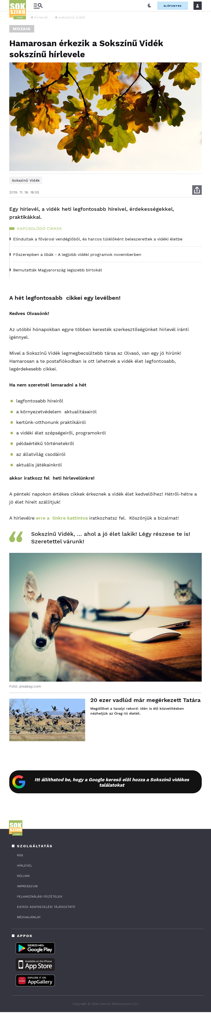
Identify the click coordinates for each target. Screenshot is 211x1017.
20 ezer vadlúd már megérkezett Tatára (145, 700)
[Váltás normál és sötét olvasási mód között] (149, 6)
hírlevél (41, 17)
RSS (20, 855)
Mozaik (22, 28)
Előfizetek (173, 5)
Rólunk (23, 876)
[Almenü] (38, 6)
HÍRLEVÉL (24, 865)
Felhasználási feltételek (39, 896)
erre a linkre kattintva (62, 518)
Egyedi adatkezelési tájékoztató (46, 907)
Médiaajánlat (29, 917)
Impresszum (27, 886)
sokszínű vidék (71, 17)
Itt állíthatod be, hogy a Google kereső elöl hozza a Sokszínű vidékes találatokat (111, 782)
